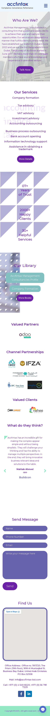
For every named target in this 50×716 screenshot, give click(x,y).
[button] (46, 5)
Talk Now (25, 69)
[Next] (45, 470)
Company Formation (25, 288)
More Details (25, 159)
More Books (25, 298)
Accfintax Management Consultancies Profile (25, 277)
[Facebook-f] (21, 694)
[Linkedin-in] (29, 694)
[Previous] (5, 470)
